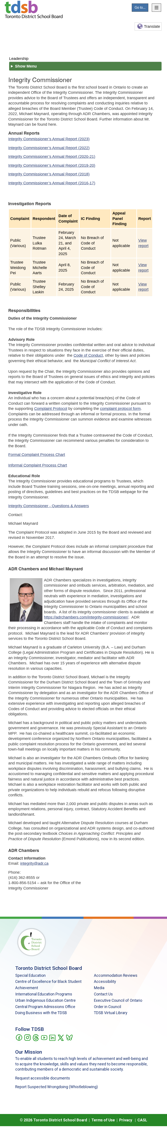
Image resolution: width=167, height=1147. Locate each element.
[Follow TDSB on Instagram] (27, 1037)
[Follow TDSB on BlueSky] (69, 1037)
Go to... (140, 7)
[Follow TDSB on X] (60, 1037)
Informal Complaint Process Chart (37, 465)
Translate (152, 26)
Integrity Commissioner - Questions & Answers (48, 506)
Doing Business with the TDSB (41, 1013)
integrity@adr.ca (34, 863)
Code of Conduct (88, 355)
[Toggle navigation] (156, 7)
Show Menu (26, 66)
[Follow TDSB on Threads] (35, 1037)
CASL (142, 1120)
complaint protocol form (120, 408)
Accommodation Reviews (115, 975)
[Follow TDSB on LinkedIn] (52, 1037)
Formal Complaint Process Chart (36, 454)
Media (99, 988)
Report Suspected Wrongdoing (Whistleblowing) (56, 1087)
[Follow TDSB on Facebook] (18, 1037)
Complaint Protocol (50, 408)
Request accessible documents (42, 1078)
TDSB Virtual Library (110, 1013)
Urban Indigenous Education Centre (45, 1000)
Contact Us (103, 994)
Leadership (18, 58)
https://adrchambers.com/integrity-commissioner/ (86, 617)
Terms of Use (103, 1120)
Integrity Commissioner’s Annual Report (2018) (49, 174)
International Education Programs (43, 994)
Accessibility (105, 981)
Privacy (125, 1120)
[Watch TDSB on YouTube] (44, 1037)
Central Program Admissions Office (45, 1007)
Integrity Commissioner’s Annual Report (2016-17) (51, 183)
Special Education (30, 975)
